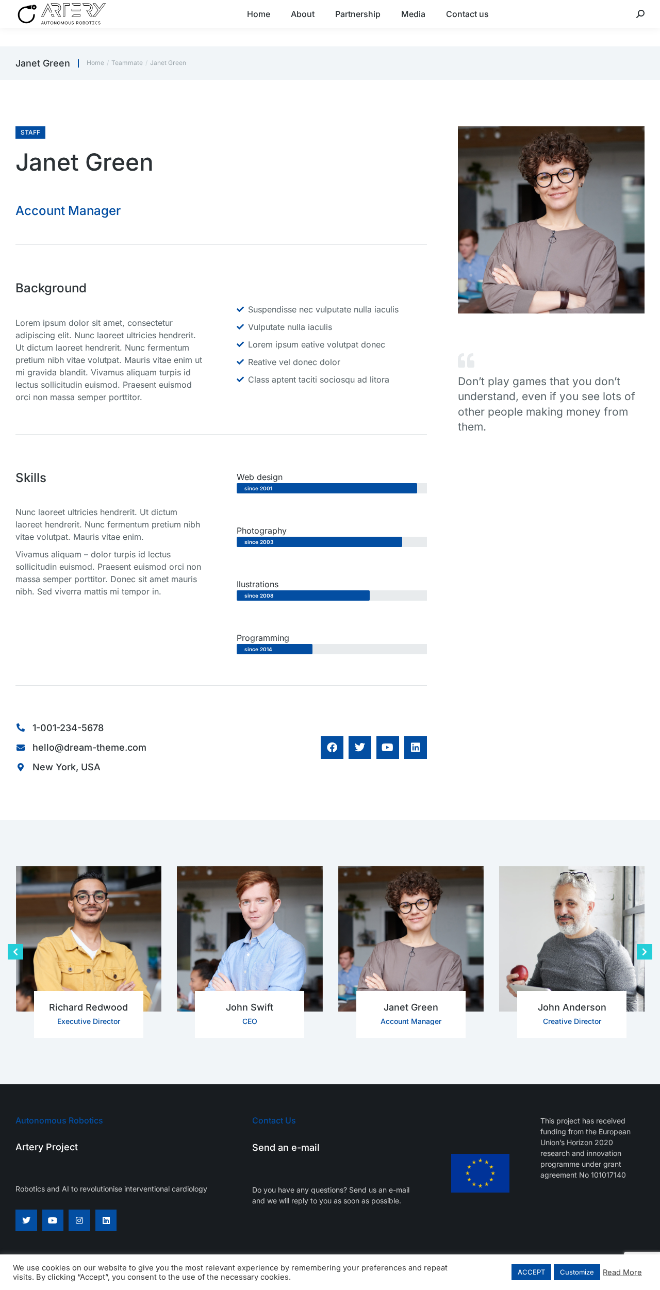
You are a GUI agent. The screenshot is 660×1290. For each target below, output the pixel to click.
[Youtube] (53, 1220)
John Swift (249, 1007)
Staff (30, 132)
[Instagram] (79, 1220)
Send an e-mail (286, 1147)
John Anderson (572, 1007)
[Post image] (89, 939)
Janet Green (411, 1007)
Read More (622, 1272)
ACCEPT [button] (531, 1272)
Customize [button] (577, 1272)
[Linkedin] (106, 1220)
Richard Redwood (88, 1007)
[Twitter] (26, 1220)
